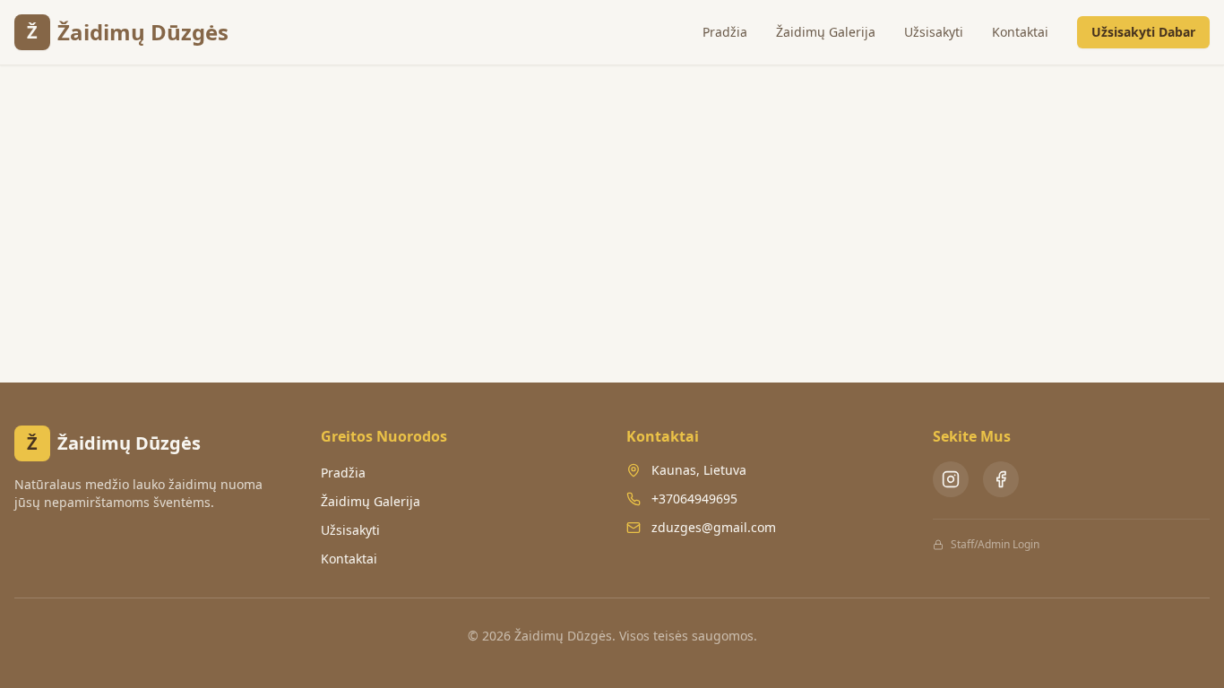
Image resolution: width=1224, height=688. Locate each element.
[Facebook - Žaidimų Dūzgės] (1001, 479)
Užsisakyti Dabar (1143, 31)
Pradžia (725, 31)
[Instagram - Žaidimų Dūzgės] (951, 479)
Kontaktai (1020, 31)
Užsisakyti (933, 31)
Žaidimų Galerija (825, 31)
